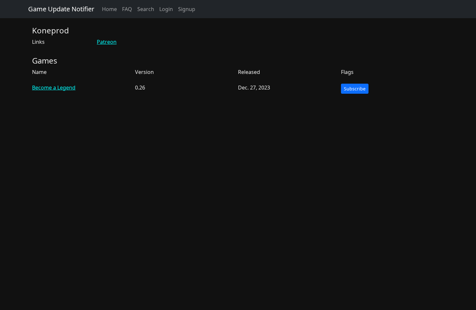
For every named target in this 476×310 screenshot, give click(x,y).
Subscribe (355, 89)
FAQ (127, 9)
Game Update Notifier (61, 9)
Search (145, 9)
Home (109, 9)
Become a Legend (53, 87)
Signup (186, 9)
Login (166, 9)
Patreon (107, 41)
